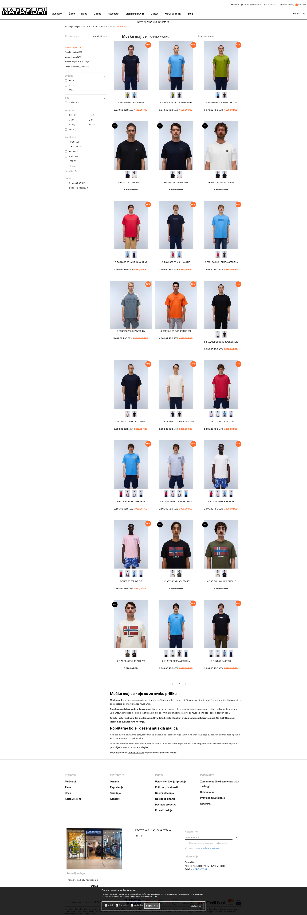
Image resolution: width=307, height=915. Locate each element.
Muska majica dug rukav (77, 62)
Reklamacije (207, 792)
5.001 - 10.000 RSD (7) (79, 188)
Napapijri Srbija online (75, 27)
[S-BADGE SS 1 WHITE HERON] (134, 174)
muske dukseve (136, 753)
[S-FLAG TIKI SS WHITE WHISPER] (173, 573)
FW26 (71, 81)
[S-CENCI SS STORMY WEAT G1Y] (131, 305)
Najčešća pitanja (165, 799)
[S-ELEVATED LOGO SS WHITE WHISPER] (218, 334)
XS (92, 125)
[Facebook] (142, 836)
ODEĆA (102, 27)
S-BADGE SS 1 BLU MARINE (176, 183)
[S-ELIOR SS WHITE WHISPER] (218, 414)
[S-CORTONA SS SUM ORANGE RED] (176, 305)
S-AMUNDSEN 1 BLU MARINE (131, 103)
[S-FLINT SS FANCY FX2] (179, 653)
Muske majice (73, 47)
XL (72, 125)
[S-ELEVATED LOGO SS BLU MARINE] (224, 334)
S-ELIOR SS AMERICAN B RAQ (221, 422)
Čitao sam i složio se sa (208, 843)
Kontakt (114, 799)
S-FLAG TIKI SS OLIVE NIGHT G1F (221, 581)
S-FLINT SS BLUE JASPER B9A (176, 661)
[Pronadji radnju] (94, 849)
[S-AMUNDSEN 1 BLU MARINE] (131, 65)
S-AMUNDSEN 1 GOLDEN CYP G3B (221, 103)
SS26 (71, 90)
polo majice (235, 700)
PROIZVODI (92, 27)
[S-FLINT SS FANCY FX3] (173, 653)
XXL (72, 130)
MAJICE (111, 27)
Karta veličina (73, 799)
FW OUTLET (74, 142)
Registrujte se (272, 5)
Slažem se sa (204, 848)
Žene (68, 787)
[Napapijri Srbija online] (24, 11)
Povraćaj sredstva (165, 804)
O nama (114, 781)
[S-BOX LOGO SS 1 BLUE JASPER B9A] (127, 254)
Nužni (110, 905)
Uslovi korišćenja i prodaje (170, 781)
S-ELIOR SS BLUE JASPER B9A (131, 502)
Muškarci (70, 781)
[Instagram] (137, 836)
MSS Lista (73, 156)
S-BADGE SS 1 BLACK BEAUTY (130, 183)
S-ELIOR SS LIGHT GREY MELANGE (176, 502)
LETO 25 (72, 161)
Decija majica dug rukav (77, 67)
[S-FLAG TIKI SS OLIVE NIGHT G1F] (179, 573)
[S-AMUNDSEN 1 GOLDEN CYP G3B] (127, 95)
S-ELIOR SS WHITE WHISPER (221, 502)
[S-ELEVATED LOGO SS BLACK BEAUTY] (221, 305)
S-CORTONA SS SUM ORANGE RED (176, 331)
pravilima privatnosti (210, 848)
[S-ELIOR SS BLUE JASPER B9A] (224, 414)
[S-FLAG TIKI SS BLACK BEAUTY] (176, 544)
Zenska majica (73, 52)
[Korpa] (300, 6)
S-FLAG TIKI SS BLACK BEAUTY (176, 581)
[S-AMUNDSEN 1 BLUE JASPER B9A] (134, 95)
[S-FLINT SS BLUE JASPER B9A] (176, 624)
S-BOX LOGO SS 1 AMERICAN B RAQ (131, 262)
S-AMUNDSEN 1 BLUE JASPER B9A (176, 103)
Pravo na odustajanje (212, 798)
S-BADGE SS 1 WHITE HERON (221, 183)
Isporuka (205, 803)
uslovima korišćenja (218, 843)
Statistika (123, 905)
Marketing (138, 905)
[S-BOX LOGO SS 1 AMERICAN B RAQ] (131, 225)
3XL (72, 115)
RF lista (72, 166)
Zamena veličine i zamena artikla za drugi (219, 784)
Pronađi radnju (164, 810)
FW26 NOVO (74, 152)
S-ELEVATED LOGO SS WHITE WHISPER (176, 422)
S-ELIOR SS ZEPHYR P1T (131, 581)
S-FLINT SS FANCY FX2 (221, 661)
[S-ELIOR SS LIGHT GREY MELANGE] (231, 414)
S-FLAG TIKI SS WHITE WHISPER (131, 661)
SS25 (71, 85)
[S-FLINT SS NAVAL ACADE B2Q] (186, 653)
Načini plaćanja (164, 793)
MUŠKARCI (74, 103)
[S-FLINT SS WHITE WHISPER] (166, 653)
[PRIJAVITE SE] (236, 838)
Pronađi (94, 886)
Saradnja (115, 793)
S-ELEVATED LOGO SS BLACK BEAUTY (221, 342)
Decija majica (73, 57)
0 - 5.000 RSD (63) (77, 183)
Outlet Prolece (75, 147)
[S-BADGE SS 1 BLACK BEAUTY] (131, 145)
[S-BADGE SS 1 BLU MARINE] (127, 174)
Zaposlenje (116, 787)
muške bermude (200, 713)
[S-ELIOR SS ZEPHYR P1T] (211, 414)
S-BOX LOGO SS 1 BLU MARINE (176, 262)
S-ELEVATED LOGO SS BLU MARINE (131, 422)
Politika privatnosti (166, 787)
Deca (68, 793)
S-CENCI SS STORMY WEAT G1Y (131, 331)
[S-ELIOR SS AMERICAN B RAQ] (221, 384)
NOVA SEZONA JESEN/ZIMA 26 (153, 22)
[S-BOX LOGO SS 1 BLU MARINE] (134, 254)
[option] (153, 22)
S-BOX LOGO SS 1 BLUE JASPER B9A (221, 262)
